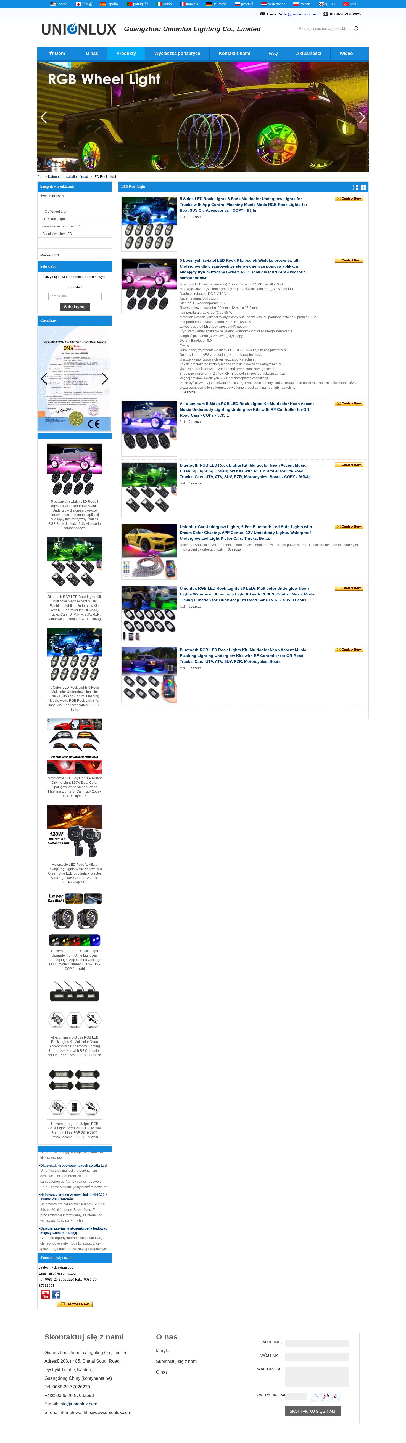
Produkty (126, 53)
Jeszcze (195, 217)
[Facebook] (56, 1294)
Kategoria (55, 177)
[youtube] (45, 1294)
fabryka (163, 1350)
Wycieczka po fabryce (177, 53)
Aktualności (308, 53)
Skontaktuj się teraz (75, 1304)
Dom (60, 53)
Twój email (270, 1355)
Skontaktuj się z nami (177, 1361)
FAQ (273, 53)
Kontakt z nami (234, 53)
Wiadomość (269, 1369)
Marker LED (49, 255)
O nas (92, 53)
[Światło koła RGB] (203, 171)
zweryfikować (269, 1395)
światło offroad (77, 177)
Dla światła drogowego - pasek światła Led (73, 1156)
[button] (198, 168)
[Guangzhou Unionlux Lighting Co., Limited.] (79, 28)
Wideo (346, 53)
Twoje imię (270, 1342)
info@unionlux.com (298, 14)
